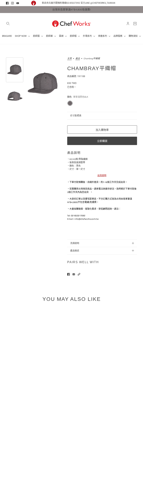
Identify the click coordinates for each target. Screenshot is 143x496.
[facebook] (7, 3)
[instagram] (12, 3)
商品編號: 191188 (76, 76)
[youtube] (18, 3)
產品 (77, 58)
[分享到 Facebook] (68, 274)
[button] (79, 274)
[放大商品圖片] (43, 83)
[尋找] (8, 24)
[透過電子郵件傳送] (74, 274)
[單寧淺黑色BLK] (70, 103)
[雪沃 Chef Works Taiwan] (71, 23)
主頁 (69, 58)
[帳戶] (128, 24)
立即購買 (102, 140)
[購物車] (135, 24)
